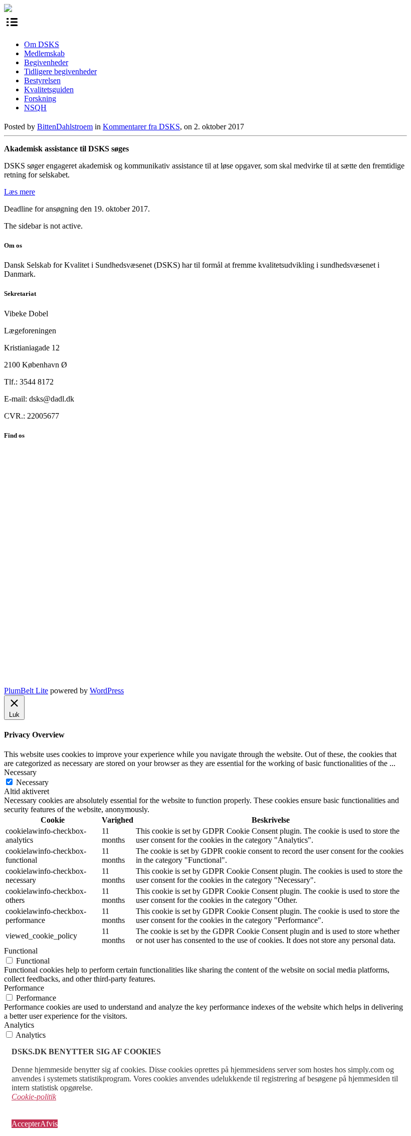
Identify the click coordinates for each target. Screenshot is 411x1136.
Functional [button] (21, 950)
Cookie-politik (34, 1096)
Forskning (40, 98)
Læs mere (19, 191)
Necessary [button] (20, 772)
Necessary (32, 782)
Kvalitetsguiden (49, 89)
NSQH (35, 107)
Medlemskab (44, 53)
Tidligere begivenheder (60, 71)
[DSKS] (8, 9)
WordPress (107, 690)
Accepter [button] (26, 1123)
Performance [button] (24, 988)
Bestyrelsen (42, 80)
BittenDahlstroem (65, 126)
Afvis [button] (49, 1123)
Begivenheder (46, 62)
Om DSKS (41, 44)
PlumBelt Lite (26, 690)
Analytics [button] (19, 1025)
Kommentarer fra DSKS (141, 126)
